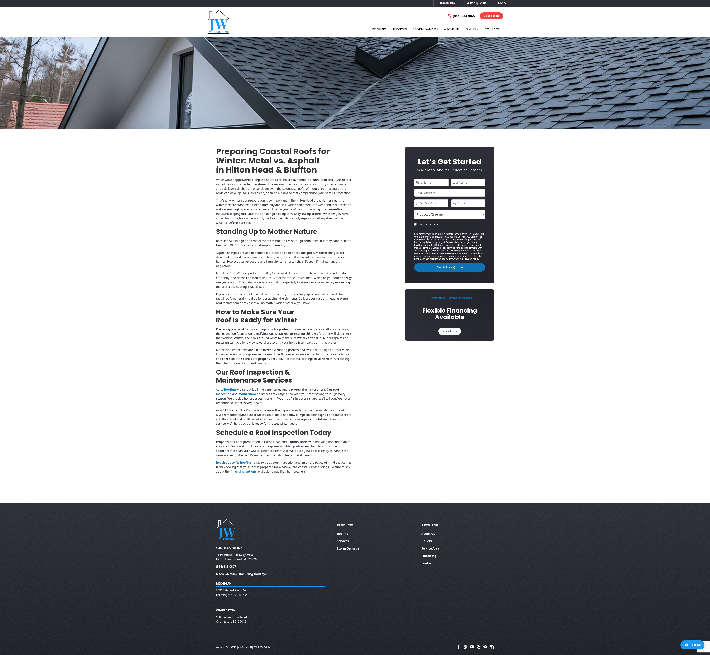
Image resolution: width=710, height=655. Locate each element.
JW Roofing (228, 390)
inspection (223, 394)
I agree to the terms (431, 224)
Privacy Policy (471, 258)
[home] (219, 22)
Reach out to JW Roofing (234, 462)
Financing (447, 3)
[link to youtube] (472, 647)
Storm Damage (348, 548)
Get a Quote (476, 3)
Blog (502, 3)
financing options (243, 471)
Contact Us (491, 16)
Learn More (450, 331)
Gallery (426, 541)
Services (343, 541)
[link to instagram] (465, 647)
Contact (427, 563)
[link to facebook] (458, 647)
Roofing (343, 534)
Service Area (430, 548)
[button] (379, 30)
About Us (428, 534)
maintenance (248, 394)
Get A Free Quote (450, 267)
